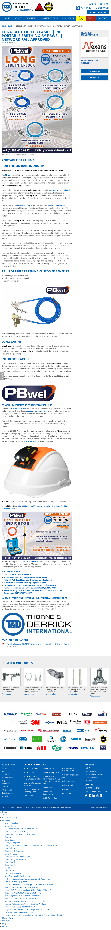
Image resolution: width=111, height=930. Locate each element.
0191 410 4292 (100, 4)
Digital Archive (7, 793)
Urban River (66, 807)
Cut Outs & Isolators (13, 873)
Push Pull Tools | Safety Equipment (19, 912)
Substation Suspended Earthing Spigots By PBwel (25, 582)
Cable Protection (50, 798)
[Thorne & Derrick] (28, 7)
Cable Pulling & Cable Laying (16, 859)
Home (7, 18)
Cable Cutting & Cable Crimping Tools (33, 790)
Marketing (6, 796)
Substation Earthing (17, 408)
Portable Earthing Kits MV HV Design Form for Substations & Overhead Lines (38, 644)
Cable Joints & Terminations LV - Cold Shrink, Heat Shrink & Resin (52, 780)
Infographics (7, 790)
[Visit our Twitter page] (86, 795)
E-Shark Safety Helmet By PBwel (17, 575)
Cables (65, 789)
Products (31, 18)
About (17, 18)
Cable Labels (48, 787)
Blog (91, 18)
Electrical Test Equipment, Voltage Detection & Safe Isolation (29, 884)
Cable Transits (68, 781)
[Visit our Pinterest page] (101, 795)
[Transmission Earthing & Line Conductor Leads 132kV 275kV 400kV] (33, 677)
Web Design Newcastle (51, 807)
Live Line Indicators (30, 561)
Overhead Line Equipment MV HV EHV (20, 907)
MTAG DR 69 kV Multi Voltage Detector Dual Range (25, 577)
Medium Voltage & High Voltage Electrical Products (25, 904)
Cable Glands (48, 768)
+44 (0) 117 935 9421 (96, 7)
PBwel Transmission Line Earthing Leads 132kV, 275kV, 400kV (30, 588)
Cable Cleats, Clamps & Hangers (32, 784)
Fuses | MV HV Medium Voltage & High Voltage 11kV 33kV (28, 890)
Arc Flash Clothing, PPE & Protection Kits (32, 777)
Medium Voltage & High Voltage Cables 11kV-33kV (25, 901)
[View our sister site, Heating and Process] (81, 18)
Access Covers (29, 772)
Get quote (94, 77)
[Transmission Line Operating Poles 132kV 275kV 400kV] (77, 677)
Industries (68, 18)
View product (6, 694)
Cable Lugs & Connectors (48, 792)
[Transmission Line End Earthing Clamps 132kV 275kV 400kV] (55, 677)
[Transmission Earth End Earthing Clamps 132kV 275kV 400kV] (11, 677)
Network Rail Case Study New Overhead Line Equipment (28, 580)
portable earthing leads (37, 411)
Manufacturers (49, 18)
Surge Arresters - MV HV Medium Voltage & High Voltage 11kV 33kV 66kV (34, 915)
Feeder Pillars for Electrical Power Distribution (23, 887)
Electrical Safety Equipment (16, 882)
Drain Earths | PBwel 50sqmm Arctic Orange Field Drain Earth (30, 585)
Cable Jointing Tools (51, 772)
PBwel (7, 175)
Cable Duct (28, 796)
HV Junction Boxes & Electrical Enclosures (21, 898)
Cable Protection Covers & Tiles (69, 769)
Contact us (94, 71)
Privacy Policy (24, 807)
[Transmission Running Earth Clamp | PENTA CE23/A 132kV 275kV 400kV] (99, 677)
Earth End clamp (56, 205)
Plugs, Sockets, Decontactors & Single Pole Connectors (27, 909)
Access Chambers (31, 768)
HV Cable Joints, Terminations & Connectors (22, 895)
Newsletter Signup (98, 12)
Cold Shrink (67, 793)
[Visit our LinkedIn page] (93, 795)
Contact (102, 18)
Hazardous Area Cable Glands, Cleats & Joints (23, 893)
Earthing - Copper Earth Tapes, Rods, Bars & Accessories (28, 879)
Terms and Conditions (10, 807)
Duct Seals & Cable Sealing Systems (19, 876)
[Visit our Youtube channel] (97, 795)
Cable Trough (67, 785)
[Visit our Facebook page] (90, 795)
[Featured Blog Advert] (94, 47)
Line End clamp (23, 205)
